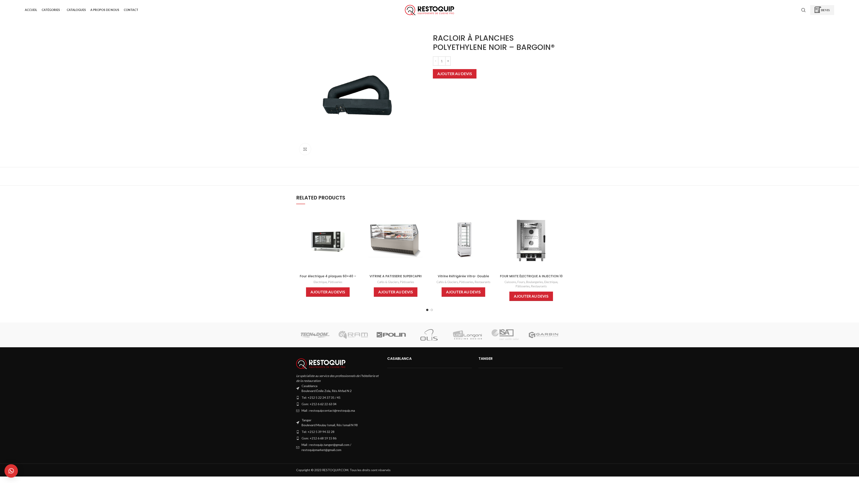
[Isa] (505, 335)
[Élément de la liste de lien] (338, 397)
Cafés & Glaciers (388, 282)
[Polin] (391, 335)
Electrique (320, 282)
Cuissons (510, 282)
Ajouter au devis (454, 73)
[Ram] (353, 335)
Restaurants (482, 282)
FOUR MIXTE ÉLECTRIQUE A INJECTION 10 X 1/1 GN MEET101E (531, 278)
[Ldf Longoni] (467, 335)
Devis (825, 9)
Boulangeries (534, 282)
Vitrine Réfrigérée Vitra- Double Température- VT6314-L (463, 278)
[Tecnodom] (315, 335)
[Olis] (429, 335)
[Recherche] (803, 10)
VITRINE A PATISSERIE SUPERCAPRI (396, 276)
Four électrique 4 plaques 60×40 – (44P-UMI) (328, 278)
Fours (521, 282)
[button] (11, 471)
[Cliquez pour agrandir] (305, 149)
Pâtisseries (335, 282)
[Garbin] (543, 335)
